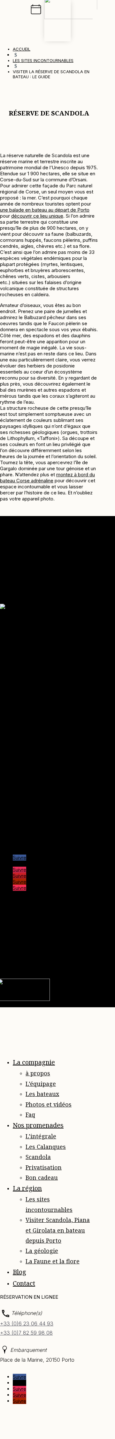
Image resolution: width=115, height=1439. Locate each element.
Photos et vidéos (49, 1104)
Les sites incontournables (41, 663)
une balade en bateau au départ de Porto (44, 210)
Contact (21, 688)
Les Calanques (46, 1146)
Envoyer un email (18, 733)
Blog (18, 670)
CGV (72, 936)
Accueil (21, 639)
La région (27, 1188)
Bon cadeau (42, 1177)
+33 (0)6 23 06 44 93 (26, 1323)
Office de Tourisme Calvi (40, 824)
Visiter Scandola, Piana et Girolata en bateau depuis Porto (58, 1230)
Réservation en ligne (35, 694)
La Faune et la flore (53, 1261)
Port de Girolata (30, 836)
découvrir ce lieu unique (37, 216)
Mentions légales (18, 930)
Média (20, 651)
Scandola (38, 1157)
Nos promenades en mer (40, 657)
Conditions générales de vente (46, 682)
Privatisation (44, 1167)
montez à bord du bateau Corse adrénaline (47, 478)
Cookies (54, 936)
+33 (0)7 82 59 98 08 (26, 1333)
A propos (23, 645)
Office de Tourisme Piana (40, 812)
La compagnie (34, 1062)
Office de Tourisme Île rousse (45, 830)
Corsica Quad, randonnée (40, 806)
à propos (38, 1073)
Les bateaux (42, 1094)
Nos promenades (38, 1125)
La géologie (42, 1250)
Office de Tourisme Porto (41, 818)
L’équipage (41, 1083)
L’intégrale (41, 1136)
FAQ (23, 942)
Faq (17, 676)
